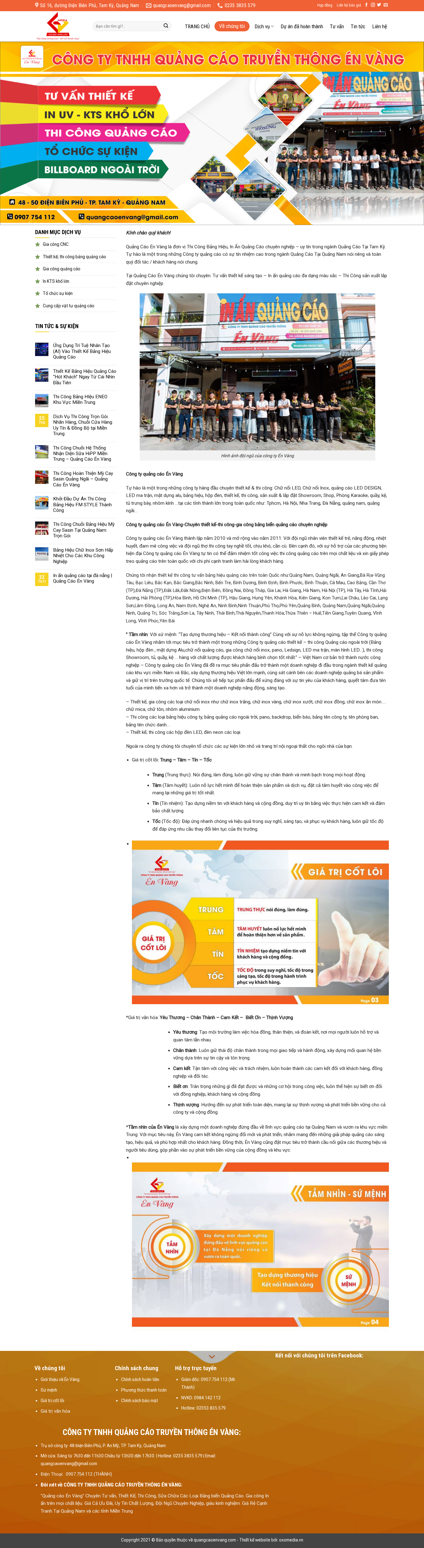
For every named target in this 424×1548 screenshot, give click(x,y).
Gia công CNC (56, 244)
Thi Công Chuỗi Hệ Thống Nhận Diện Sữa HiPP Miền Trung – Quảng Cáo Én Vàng (82, 453)
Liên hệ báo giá (349, 5)
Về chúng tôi (232, 26)
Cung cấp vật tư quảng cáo (68, 305)
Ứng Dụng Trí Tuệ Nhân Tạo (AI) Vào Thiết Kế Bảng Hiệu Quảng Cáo (82, 351)
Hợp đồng (324, 5)
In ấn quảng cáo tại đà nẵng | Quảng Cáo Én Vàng (82, 578)
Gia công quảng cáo (61, 268)
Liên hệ (379, 26)
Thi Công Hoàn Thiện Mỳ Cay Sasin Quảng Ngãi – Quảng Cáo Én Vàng (83, 479)
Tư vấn (337, 26)
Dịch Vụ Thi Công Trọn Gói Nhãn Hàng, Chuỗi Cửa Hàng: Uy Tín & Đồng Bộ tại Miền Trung (83, 425)
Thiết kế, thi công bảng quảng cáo (74, 256)
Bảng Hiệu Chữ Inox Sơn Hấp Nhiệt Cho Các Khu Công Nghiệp (83, 555)
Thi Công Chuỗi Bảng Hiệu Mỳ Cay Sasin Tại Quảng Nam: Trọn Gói (84, 530)
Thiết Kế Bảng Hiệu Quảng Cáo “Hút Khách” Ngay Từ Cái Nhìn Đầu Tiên (84, 377)
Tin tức (358, 26)
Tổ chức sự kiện (58, 293)
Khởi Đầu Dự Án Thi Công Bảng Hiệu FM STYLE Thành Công (82, 504)
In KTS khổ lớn (56, 281)
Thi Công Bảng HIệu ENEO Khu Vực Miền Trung (80, 399)
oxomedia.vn (291, 1539)
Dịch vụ (262, 26)
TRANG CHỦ (197, 26)
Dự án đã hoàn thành (302, 26)
